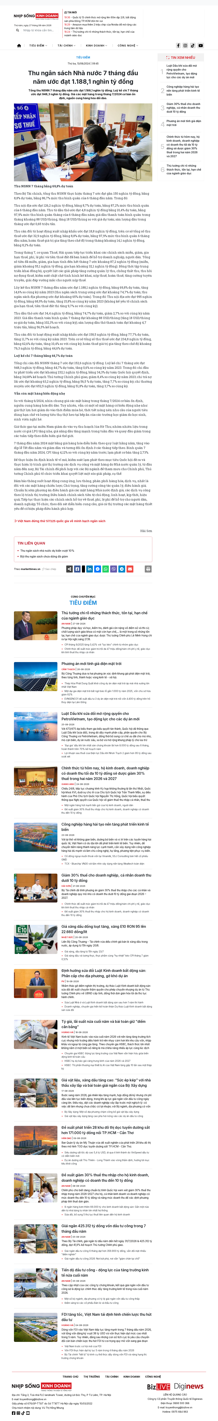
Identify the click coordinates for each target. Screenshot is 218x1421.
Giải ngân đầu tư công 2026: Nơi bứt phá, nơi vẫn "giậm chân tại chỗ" (102, 1258)
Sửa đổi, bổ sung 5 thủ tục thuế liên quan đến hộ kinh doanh (97, 1214)
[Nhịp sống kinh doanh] (42, 1387)
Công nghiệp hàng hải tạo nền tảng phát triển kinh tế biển (105, 827)
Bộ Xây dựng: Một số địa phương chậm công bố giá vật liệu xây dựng (101, 1111)
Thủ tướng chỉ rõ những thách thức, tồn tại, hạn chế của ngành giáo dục (104, 615)
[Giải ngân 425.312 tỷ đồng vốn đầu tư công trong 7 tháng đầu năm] (35, 1238)
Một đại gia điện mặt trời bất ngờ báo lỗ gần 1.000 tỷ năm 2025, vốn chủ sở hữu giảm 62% (106, 693)
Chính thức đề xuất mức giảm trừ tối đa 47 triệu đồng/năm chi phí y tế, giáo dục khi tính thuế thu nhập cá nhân (105, 651)
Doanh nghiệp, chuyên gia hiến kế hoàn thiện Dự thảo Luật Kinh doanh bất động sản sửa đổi (106, 1008)
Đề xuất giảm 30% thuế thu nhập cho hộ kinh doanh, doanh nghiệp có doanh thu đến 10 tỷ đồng (105, 811)
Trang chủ (70, 1376)
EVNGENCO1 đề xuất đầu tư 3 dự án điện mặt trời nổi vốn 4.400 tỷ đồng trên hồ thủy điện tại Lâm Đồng (105, 700)
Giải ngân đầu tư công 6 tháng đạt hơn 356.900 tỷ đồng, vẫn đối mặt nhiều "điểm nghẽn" (103, 1253)
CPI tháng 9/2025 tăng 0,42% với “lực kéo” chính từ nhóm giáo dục (101, 644)
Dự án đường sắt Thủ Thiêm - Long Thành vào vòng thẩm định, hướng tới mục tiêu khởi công (105, 1162)
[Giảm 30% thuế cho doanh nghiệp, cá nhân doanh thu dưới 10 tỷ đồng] (35, 888)
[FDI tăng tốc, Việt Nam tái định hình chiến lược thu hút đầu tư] (35, 1327)
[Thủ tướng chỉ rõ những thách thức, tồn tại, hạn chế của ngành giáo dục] (35, 625)
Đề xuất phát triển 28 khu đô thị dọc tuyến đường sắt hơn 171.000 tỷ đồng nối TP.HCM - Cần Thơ (105, 1130)
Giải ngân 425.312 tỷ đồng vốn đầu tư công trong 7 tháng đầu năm (103, 1228)
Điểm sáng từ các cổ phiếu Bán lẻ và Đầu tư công (91, 1303)
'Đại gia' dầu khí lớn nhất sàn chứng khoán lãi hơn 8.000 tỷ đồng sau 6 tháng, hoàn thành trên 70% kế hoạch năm (105, 747)
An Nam (66, 623)
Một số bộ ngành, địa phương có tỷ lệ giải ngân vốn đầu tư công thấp (102, 1298)
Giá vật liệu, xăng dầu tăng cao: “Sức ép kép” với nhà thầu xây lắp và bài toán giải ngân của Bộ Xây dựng (106, 1083)
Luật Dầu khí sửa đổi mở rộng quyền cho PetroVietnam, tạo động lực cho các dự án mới (100, 716)
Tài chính (66, 45)
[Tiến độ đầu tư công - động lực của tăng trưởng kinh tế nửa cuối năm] (35, 1282)
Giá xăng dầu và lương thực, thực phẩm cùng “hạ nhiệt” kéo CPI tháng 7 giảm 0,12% (105, 957)
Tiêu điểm (37, 45)
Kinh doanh (95, 45)
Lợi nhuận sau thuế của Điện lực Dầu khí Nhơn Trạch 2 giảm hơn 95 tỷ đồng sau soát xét (106, 755)
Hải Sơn (66, 886)
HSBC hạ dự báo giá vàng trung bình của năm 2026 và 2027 (97, 1061)
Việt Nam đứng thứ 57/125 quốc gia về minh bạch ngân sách (61, 521)
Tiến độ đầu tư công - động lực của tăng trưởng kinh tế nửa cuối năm (105, 1272)
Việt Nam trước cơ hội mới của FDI (82, 1346)
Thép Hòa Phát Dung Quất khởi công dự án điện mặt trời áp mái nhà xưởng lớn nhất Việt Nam (105, 685)
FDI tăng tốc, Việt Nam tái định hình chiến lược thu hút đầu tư (106, 1317)
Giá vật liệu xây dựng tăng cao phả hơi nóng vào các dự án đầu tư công (103, 1116)
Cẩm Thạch (68, 669)
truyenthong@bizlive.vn (33, 1399)
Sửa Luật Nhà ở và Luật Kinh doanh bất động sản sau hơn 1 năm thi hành (103, 1002)
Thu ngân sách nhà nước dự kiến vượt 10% (47, 550)
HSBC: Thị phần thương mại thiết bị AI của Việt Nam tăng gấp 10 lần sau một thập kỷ (106, 1067)
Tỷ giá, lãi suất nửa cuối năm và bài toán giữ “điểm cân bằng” (103, 1024)
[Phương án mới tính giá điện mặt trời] (35, 676)
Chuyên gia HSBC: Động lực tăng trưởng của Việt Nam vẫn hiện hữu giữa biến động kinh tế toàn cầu (105, 1055)
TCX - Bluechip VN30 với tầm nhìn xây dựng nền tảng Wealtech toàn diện (104, 863)
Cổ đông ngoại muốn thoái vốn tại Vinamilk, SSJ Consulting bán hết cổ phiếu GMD (104, 858)
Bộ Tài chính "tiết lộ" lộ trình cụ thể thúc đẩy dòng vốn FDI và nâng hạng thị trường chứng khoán (103, 1356)
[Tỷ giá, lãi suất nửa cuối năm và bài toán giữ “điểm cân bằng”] (35, 1034)
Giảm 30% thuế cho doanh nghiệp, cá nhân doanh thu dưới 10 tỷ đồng (106, 878)
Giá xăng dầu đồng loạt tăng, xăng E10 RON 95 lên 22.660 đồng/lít (103, 929)
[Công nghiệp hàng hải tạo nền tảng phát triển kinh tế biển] (35, 837)
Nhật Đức (67, 937)
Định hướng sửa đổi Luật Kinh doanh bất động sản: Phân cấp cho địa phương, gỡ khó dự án (103, 973)
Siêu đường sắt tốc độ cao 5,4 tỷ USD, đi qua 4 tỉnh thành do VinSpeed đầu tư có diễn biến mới (105, 1154)
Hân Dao (66, 1138)
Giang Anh (68, 784)
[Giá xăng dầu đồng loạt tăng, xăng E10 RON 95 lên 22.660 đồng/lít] (35, 939)
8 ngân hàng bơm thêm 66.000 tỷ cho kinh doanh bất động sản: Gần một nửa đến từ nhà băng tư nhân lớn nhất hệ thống (105, 1209)
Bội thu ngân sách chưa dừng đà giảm (44, 556)
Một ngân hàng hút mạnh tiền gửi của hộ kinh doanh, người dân (98, 805)
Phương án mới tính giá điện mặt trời (91, 664)
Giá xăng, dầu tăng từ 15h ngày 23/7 (84, 951)
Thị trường (91, 1376)
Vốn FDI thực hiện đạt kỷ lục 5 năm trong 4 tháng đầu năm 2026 (99, 1350)
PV (63, 981)
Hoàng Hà (67, 1032)
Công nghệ (127, 45)
